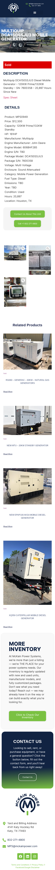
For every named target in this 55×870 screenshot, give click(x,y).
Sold (8, 65)
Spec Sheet (10, 97)
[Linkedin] (27, 856)
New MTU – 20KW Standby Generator (27, 445)
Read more (7, 391)
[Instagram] (34, 856)
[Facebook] (20, 856)
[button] (34, 12)
